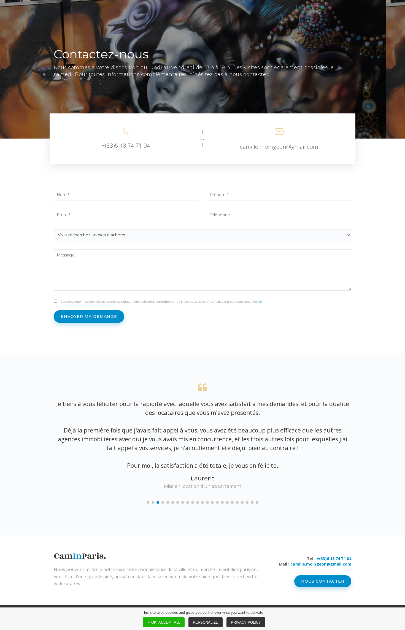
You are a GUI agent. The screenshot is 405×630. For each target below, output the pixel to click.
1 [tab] (148, 502)
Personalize (205, 622)
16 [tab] (222, 502)
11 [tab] (197, 502)
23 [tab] (257, 502)
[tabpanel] (202, 436)
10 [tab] (192, 502)
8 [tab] (182, 502)
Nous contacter (322, 581)
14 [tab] (212, 502)
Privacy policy (246, 622)
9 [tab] (187, 502)
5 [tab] (167, 502)
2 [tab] (153, 502)
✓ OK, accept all (163, 622)
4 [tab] (162, 502)
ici (260, 302)
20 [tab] (242, 502)
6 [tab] (172, 502)
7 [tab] (177, 502)
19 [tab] (237, 502)
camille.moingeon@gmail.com (279, 146)
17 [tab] (227, 502)
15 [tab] (217, 502)
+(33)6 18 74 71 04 (125, 145)
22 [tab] (252, 502)
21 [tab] (247, 502)
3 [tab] (157, 502)
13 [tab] (207, 502)
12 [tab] (202, 502)
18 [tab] (232, 502)
